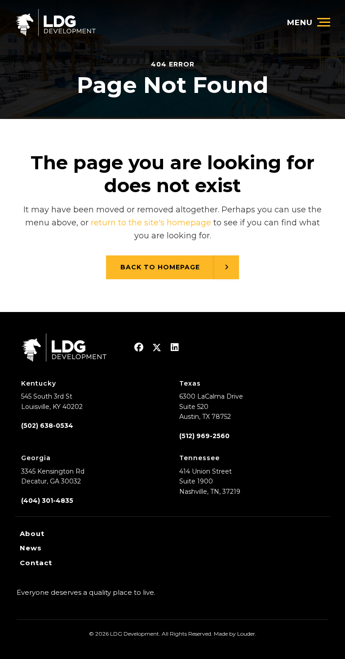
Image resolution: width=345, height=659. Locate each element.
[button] (138, 347)
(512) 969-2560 (204, 436)
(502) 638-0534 (47, 426)
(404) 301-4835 (47, 500)
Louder (246, 633)
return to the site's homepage (151, 223)
